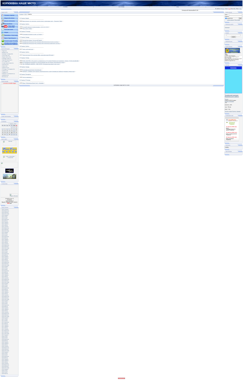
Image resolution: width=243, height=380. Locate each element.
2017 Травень (5, 325)
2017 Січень (5, 319)
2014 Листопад (5, 282)
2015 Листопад (5, 299)
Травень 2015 (13, 123)
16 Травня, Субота (24, 46)
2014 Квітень (5, 272)
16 (14, 130)
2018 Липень (5, 344)
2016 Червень (5, 309)
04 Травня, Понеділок (25, 74)
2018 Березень (5, 339)
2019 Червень (5, 360)
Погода (226, 99)
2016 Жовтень (5, 315)
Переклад (227, 27)
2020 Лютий (4, 372)
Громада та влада (6, 53)
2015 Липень (5, 293)
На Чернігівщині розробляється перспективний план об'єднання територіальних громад (43, 62)
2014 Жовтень (5, 280)
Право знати (5, 57)
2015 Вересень (5, 296)
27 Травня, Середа (24, 37)
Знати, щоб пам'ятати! (27, 49)
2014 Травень (5, 273)
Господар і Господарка (7, 69)
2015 (25, 14)
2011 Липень (5, 225)
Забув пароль (230, 20)
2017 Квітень (5, 323)
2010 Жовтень (5, 212)
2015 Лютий (4, 286)
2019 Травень (5, 359)
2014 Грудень (5, 283)
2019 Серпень (5, 363)
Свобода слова (5, 58)
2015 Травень (5, 290)
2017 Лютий (4, 320)
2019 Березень (5, 356)
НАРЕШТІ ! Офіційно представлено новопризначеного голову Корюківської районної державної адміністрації (48, 71)
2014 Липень (5, 276)
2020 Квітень (5, 373)
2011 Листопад (5, 230)
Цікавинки (4, 75)
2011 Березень (5, 219)
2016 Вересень (5, 313)
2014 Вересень (5, 279)
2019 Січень (5, 353)
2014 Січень (5, 268)
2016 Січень (5, 302)
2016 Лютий (4, 303)
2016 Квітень (5, 306)
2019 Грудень (5, 369)
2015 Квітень (5, 289)
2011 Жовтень (5, 229)
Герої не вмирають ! (27, 77)
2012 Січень (5, 233)
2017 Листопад (5, 333)
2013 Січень (5, 250)
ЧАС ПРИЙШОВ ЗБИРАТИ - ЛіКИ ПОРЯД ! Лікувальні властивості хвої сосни (41, 64)
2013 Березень (5, 253)
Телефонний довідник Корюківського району (232, 96)
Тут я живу (4, 61)
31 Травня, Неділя (24, 18)
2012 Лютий (4, 235)
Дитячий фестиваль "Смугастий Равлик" (32, 40)
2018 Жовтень (5, 349)
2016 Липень (5, 310)
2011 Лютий (4, 218)
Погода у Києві (228, 111)
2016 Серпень (5, 312)
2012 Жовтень (5, 246)
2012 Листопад (5, 248)
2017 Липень (5, 327)
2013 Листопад (5, 265)
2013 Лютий (4, 252)
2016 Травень (5, 307)
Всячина (4, 76)
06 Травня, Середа (24, 66)
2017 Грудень (5, 335)
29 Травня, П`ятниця (25, 31)
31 (16, 134)
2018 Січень (5, 336)
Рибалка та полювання (7, 73)
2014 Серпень (5, 277)
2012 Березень (5, 236)
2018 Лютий (4, 337)
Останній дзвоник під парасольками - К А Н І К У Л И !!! (35, 27)
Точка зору (4, 55)
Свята (3, 66)
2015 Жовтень (5, 297)
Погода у (229, 101)
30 (14, 134)
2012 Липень (5, 242)
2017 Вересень (5, 330)
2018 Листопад (5, 350)
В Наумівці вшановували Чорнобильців (31, 69)
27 (7, 134)
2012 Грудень (5, 249)
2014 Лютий (4, 269)
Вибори (4, 52)
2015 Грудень (5, 300)
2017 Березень (5, 322)
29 (11, 134)
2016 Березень (5, 305)
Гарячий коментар (6, 60)
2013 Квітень (5, 255)
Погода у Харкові (236, 111)
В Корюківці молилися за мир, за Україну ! (32, 34)
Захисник (4, 64)
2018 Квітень (5, 340)
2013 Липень (5, 259)
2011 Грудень (5, 232)
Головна (21, 14)
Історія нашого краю (7, 63)
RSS (240, 8)
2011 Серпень (5, 226)
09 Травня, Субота (24, 52)
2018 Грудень (5, 352)
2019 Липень (5, 362)
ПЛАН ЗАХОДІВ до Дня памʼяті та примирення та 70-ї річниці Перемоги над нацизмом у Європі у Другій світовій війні (50, 60)
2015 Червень (5, 292)
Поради (4, 72)
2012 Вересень (5, 245)
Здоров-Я (4, 67)
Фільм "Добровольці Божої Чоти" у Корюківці (33, 83)
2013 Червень (5, 258)
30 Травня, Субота (24, 24)
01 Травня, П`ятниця (25, 80)
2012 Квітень (5, 238)
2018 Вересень (5, 347)
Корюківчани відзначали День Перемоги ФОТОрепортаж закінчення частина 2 (41, 43)
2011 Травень (5, 222)
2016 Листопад (5, 316)
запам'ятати (230, 18)
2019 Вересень (5, 364)
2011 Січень (4, 216)
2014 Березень (5, 270)
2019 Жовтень (5, 366)
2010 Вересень (5, 210)
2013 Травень (5, 256)
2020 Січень (5, 370)
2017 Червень (5, 326)
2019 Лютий (4, 354)
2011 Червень (5, 223)
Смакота (4, 70)
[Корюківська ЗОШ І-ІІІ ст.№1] (9, 150)
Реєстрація (237, 20)
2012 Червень (5, 240)
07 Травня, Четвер (24, 57)
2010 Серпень (5, 209)
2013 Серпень (5, 260)
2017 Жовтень (5, 332)
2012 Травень (5, 239)
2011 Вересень (5, 228)
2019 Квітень (5, 357)
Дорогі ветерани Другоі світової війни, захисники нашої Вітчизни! (38, 55)
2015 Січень (5, 285)
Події (3, 50)
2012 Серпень (5, 243)
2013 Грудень (5, 266)
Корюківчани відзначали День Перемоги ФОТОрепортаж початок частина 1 (40, 41)
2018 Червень (5, 343)
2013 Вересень (5, 262)
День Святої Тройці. (27, 28)
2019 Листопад (5, 367)
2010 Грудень (5, 215)
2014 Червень (5, 275)
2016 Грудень (5, 317)
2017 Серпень (5, 329)
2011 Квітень (5, 220)
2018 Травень (5, 342)
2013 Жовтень (5, 263)
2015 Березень (5, 287)
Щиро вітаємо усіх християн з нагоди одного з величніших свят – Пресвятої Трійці (42, 21)
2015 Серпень (5, 295)
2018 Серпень (5, 346)
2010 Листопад (5, 213)
